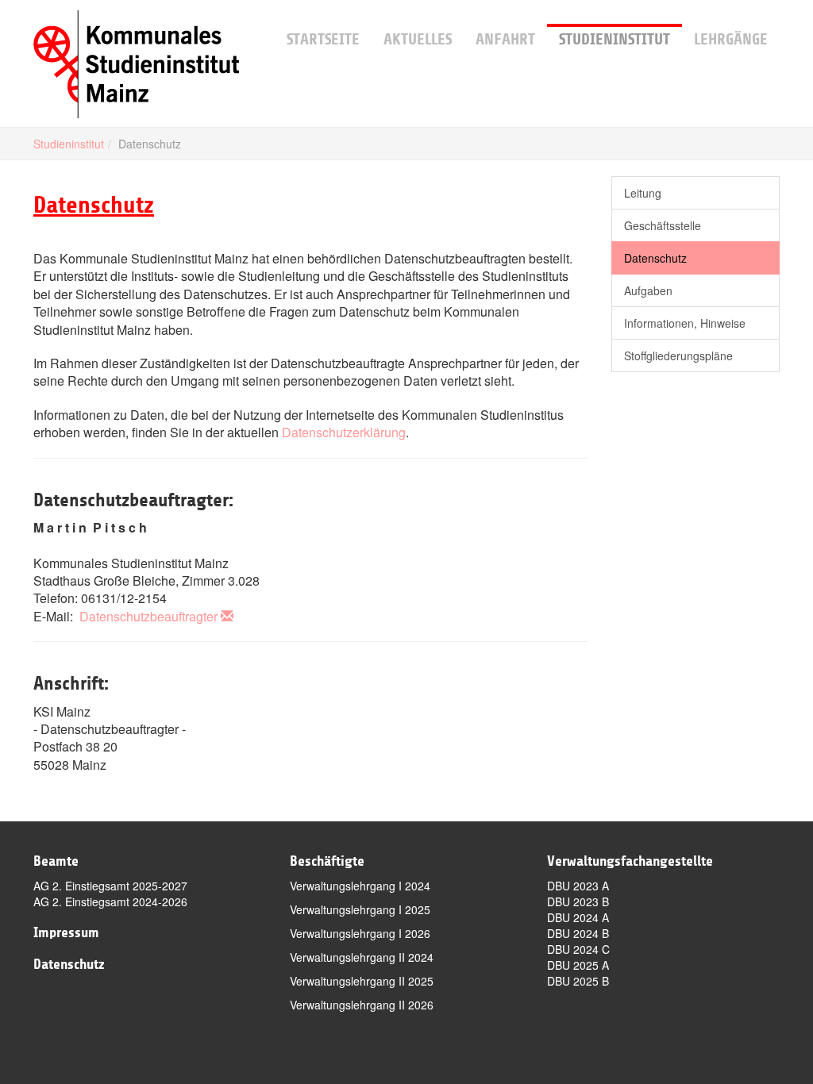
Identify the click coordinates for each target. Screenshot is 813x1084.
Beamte (56, 861)
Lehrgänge (731, 39)
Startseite (323, 39)
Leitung (642, 193)
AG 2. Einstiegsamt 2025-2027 (110, 886)
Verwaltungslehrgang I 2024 (360, 886)
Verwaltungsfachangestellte (630, 861)
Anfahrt (505, 39)
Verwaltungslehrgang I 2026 (360, 933)
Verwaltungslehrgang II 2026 (361, 1005)
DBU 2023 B (578, 901)
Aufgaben (648, 290)
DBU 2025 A (578, 965)
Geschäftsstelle (662, 225)
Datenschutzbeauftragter (148, 616)
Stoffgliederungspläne (678, 355)
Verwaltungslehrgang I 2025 (360, 909)
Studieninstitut (614, 39)
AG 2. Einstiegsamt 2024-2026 (110, 901)
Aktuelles (417, 39)
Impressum (66, 932)
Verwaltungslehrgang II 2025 (361, 981)
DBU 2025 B (578, 981)
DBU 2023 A (578, 886)
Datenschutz (655, 258)
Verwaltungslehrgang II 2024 (361, 957)
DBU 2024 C (578, 949)
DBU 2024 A (578, 917)
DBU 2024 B (578, 933)
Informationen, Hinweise (685, 323)
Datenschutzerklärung (344, 432)
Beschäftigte (327, 861)
